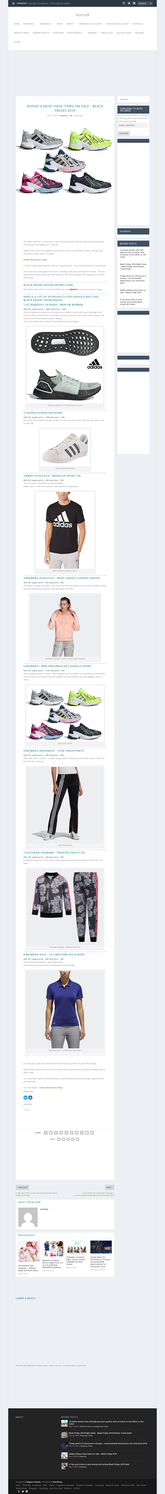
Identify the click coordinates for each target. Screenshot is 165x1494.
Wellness (139, 33)
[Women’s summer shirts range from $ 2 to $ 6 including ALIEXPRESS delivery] (53, 1249)
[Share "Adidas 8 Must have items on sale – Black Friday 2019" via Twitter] (50, 1132)
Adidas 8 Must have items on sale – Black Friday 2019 (133, 291)
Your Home (58, 33)
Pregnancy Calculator (90, 24)
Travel (90, 1435)
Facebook (125, 231)
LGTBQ (17, 42)
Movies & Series (21, 33)
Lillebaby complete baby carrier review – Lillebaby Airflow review (76, 1260)
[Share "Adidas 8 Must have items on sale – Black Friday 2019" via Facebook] (45, 1132)
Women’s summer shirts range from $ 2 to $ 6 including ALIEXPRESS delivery (52, 1264)
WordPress (57, 1482)
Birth (59, 24)
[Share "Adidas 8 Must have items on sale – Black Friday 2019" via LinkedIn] (71, 1132)
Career (69, 24)
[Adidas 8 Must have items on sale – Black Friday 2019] (64, 1455)
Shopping (92, 33)
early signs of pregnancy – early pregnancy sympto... (49, 3)
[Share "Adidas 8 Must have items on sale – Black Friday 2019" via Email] (87, 1132)
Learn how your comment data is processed (67, 1365)
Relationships (74, 33)
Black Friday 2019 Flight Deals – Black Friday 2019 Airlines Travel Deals (133, 266)
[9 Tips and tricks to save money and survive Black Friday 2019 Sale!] (64, 1466)
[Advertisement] (82, 73)
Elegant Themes (33, 1482)
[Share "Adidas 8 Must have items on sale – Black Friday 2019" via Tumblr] (61, 1132)
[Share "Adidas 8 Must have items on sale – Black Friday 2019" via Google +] (56, 1132)
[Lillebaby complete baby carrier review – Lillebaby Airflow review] (77, 1247)
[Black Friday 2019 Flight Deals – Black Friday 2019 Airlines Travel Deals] (64, 1435)
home (16, 24)
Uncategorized (97, 1426)
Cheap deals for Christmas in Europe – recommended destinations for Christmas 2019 (101, 1262)
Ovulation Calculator (117, 24)
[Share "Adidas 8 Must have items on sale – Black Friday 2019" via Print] (92, 1132)
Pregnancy (45, 24)
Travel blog (107, 33)
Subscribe (124, 133)
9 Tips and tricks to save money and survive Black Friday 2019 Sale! (131, 301)
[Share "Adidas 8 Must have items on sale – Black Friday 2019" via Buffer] (76, 1132)
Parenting (28, 24)
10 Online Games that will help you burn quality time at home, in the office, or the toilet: (133, 253)
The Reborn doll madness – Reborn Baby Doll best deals (28, 1267)
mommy (44, 1209)
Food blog (138, 24)
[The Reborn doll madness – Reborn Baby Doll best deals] (29, 1251)
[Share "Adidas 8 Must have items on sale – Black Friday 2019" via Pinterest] (66, 1132)
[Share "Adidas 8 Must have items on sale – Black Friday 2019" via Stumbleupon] (81, 1132)
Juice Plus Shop (124, 33)
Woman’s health (41, 33)
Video (106, 1426)
